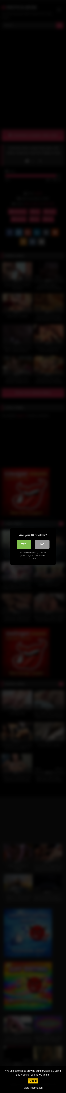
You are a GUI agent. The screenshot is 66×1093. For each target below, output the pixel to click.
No (42, 544)
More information (33, 1087)
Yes (23, 544)
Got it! (33, 1080)
